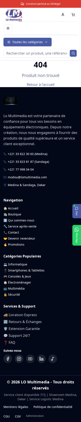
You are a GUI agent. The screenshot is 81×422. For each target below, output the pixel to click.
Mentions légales (15, 407)
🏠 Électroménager (17, 282)
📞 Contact (11, 232)
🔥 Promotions (13, 244)
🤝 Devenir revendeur (19, 238)
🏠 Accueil (10, 208)
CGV (18, 416)
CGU (6, 416)
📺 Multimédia (14, 288)
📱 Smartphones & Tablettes (23, 270)
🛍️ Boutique (12, 214)
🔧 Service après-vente (20, 226)
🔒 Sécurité (11, 294)
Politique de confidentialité (52, 407)
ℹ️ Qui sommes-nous (18, 220)
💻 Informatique (15, 264)
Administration (35, 416)
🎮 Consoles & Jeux (17, 276)
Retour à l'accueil (40, 84)
